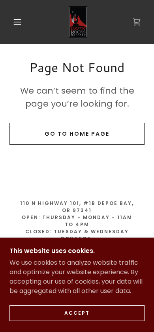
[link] (78, 22)
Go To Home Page (77, 134)
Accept (77, 313)
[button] (17, 22)
